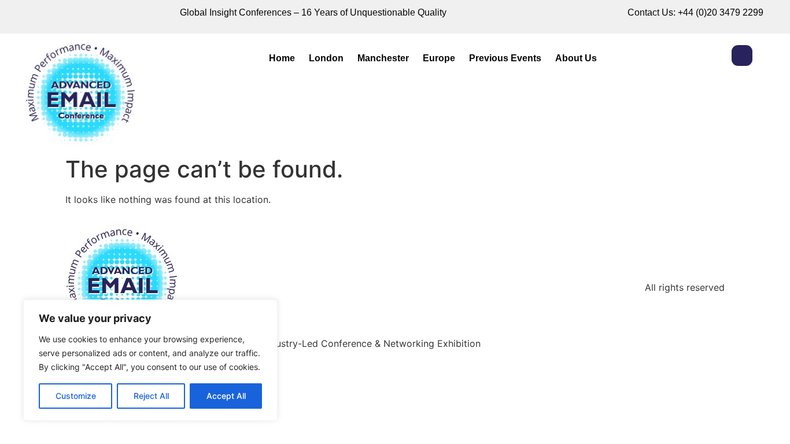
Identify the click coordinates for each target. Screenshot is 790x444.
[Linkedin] (742, 55)
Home (282, 58)
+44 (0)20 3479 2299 (720, 12)
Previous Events (505, 58)
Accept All (226, 396)
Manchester (383, 58)
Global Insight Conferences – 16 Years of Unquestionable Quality (313, 12)
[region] (150, 360)
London (326, 58)
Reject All (151, 396)
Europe (439, 58)
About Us (576, 58)
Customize (76, 396)
